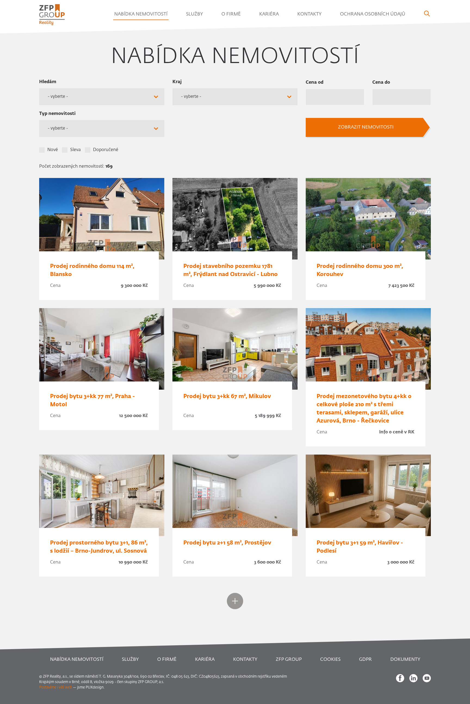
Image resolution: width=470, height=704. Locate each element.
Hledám (47, 82)
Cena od (314, 82)
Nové (52, 150)
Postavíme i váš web (55, 687)
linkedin (413, 678)
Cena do (381, 82)
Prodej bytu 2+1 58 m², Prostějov (227, 543)
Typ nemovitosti (57, 114)
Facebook (400, 678)
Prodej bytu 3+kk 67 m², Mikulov (227, 396)
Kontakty (309, 14)
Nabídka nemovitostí (141, 14)
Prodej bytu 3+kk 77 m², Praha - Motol (92, 400)
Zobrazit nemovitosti (366, 127)
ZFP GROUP (289, 659)
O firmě (231, 14)
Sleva (75, 150)
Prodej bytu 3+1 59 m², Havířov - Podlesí (360, 547)
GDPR (365, 659)
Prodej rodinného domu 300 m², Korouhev (360, 270)
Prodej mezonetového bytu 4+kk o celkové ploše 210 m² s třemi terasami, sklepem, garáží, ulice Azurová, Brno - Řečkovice (364, 409)
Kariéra (269, 14)
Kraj (177, 82)
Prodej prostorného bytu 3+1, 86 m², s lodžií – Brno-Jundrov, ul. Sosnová (99, 547)
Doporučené (105, 150)
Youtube (427, 678)
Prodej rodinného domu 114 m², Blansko (92, 270)
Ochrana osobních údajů (372, 14)
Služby (194, 14)
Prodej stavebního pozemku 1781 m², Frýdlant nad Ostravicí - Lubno (230, 270)
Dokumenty (405, 659)
